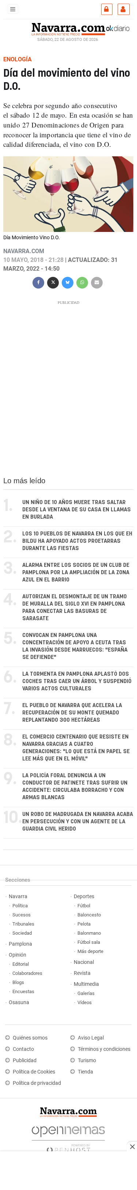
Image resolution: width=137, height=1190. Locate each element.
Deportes (84, 896)
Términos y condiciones (104, 1049)
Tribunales (23, 924)
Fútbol (83, 905)
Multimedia (86, 984)
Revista (82, 973)
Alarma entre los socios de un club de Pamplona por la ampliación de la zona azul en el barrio (75, 572)
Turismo (87, 1060)
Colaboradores (27, 973)
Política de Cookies (34, 1072)
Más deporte (90, 951)
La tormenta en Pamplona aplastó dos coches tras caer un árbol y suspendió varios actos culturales (77, 681)
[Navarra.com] (68, 28)
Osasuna (19, 1002)
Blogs (18, 982)
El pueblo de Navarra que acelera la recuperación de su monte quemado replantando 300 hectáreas (72, 713)
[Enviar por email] (97, 281)
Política (20, 905)
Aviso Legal (91, 1038)
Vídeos (84, 1002)
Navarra (18, 896)
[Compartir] (38, 281)
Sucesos (21, 915)
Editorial (20, 964)
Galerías (86, 993)
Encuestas (23, 991)
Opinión (17, 955)
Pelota (84, 924)
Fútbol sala (88, 942)
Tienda (85, 1072)
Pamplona (20, 944)
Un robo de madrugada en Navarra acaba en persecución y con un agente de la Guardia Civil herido (77, 822)
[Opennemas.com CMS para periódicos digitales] (68, 1138)
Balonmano (89, 933)
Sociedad (22, 933)
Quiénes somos (30, 1038)
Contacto (23, 1049)
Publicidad (25, 1060)
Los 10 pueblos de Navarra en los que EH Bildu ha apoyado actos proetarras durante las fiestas (77, 541)
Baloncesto (89, 915)
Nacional (84, 962)
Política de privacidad (37, 1083)
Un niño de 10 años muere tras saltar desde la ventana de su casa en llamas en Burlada (76, 510)
